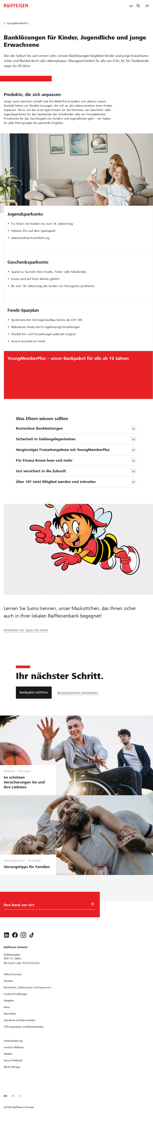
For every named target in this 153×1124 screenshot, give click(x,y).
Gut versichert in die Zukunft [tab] (41, 471)
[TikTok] (32, 935)
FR (13, 1095)
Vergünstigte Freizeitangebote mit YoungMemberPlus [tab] (63, 450)
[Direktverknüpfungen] (131, 5)
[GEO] (93, 904)
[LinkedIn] (6, 935)
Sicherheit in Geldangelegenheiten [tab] (46, 439)
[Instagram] (23, 935)
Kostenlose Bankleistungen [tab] (39, 428)
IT (19, 1095)
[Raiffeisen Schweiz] (16, 5)
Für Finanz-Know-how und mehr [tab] (44, 460)
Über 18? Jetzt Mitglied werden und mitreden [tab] (56, 482)
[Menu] (147, 5)
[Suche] (138, 5)
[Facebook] (15, 935)
